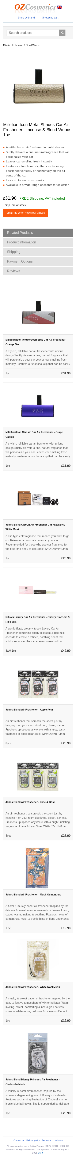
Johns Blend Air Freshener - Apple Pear (29, 709)
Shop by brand (26, 17)
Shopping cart (50, 17)
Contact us (19, 1140)
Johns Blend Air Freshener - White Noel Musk (32, 987)
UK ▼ (41, 1153)
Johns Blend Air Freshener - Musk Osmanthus (33, 894)
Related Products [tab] (20, 232)
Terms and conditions (52, 1140)
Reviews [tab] (13, 271)
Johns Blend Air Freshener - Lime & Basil (30, 802)
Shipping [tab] (13, 252)
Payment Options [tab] (20, 261)
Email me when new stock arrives (26, 212)
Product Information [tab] (21, 242)
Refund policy (33, 1140)
